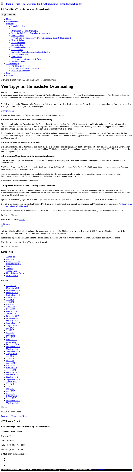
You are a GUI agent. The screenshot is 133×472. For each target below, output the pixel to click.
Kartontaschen (17, 45)
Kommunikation (13, 261)
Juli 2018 (10, 300)
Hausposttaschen (18, 61)
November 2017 (13, 318)
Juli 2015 (10, 384)
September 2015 (13, 379)
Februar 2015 (11, 396)
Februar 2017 (11, 339)
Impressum (5, 416)
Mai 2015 (10, 389)
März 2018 (10, 309)
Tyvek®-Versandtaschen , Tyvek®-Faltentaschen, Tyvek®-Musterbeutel (41, 38)
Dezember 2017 (12, 316)
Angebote (10, 259)
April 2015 (10, 391)
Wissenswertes (12, 275)
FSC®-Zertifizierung (20, 66)
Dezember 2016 (12, 344)
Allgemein (5, 224)
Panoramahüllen (18, 42)
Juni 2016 (10, 358)
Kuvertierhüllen (17, 40)
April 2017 (10, 335)
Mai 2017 (10, 332)
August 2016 (11, 354)
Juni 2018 (10, 302)
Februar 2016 (11, 368)
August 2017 (11, 325)
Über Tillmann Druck (15, 273)
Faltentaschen (17, 49)
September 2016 (13, 351)
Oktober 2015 (12, 377)
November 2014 (13, 400)
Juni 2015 (10, 386)
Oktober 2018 (12, 293)
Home (8, 19)
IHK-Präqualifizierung (20, 71)
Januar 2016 (11, 370)
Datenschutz (16, 416)
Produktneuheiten (13, 264)
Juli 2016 (10, 356)
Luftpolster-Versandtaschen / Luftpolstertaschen (30, 52)
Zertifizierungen (12, 64)
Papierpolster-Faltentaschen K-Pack (26, 59)
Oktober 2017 (12, 321)
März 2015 (10, 393)
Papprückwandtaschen (20, 47)
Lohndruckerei (12, 21)
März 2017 (10, 337)
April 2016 (10, 363)
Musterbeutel (16, 57)
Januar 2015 (11, 398)
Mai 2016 (10, 361)
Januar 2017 (11, 342)
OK (93, 470)
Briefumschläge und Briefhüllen (24, 31)
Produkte (10, 24)
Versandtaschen (17, 35)
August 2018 (11, 297)
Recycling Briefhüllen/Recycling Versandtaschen (31, 33)
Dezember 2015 (12, 372)
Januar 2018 (11, 314)
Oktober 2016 (12, 349)
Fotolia (22, 219)
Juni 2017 (10, 330)
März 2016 (10, 365)
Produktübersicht (18, 26)
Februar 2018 (11, 311)
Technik (9, 268)
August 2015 (11, 382)
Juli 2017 (10, 328)
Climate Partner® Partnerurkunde (25, 68)
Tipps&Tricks (11, 271)
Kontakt (9, 75)
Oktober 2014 (12, 403)
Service (9, 266)
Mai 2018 (10, 304)
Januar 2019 (11, 285)
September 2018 (13, 295)
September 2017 (13, 323)
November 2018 (13, 290)
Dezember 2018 (12, 288)
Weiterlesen (100, 470)
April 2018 (10, 307)
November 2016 (13, 346)
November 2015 (13, 375)
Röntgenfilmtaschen (19, 54)
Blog (8, 73)
